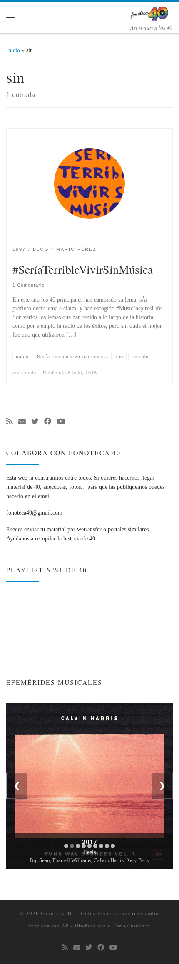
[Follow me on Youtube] (61, 422)
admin (29, 372)
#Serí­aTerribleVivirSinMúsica (82, 269)
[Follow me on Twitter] (35, 422)
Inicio (13, 50)
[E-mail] (22, 422)
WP (65, 925)
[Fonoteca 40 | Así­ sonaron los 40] (151, 12)
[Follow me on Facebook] (48, 422)
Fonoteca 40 (57, 913)
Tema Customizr (132, 925)
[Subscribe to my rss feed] (9, 422)
